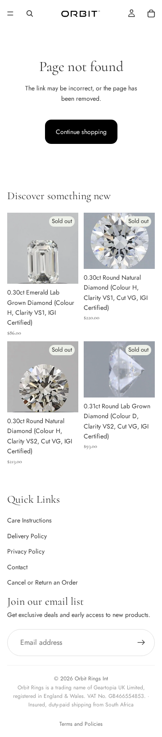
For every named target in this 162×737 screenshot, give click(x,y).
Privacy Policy (26, 551)
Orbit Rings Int (91, 678)
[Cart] (151, 13)
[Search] (30, 13)
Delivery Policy (27, 535)
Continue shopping (81, 131)
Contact (17, 566)
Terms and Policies (81, 724)
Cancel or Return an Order (42, 582)
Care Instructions (29, 520)
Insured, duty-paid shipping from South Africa (81, 705)
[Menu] (10, 13)
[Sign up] (141, 642)
